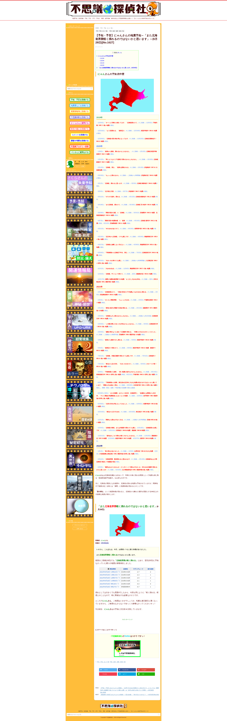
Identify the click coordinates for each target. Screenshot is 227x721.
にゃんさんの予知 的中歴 (105, 56)
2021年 (102, 63)
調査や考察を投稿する (80, 141)
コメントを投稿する (80, 135)
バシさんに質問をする (80, 152)
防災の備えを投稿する (80, 129)
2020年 (102, 60)
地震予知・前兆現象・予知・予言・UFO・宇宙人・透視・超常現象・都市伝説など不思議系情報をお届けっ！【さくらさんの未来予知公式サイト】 (113, 711)
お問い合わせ (80, 528)
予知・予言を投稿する (80, 100)
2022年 (102, 65)
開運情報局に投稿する (80, 111)
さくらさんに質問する (80, 123)
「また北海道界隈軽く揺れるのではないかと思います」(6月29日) (117, 67)
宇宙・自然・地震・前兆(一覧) (118, 662)
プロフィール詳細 (80, 166)
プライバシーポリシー (79, 525)
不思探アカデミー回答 (80, 146)
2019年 (102, 58)
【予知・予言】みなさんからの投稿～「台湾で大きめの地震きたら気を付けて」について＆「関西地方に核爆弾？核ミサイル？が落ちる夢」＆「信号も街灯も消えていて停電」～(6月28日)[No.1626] (129, 690)
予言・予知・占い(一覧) (103, 662)
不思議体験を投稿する (80, 117)
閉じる (119, 52)
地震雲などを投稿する (80, 105)
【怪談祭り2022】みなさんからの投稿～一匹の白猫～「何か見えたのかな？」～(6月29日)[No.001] (129, 694)
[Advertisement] (80, 55)
